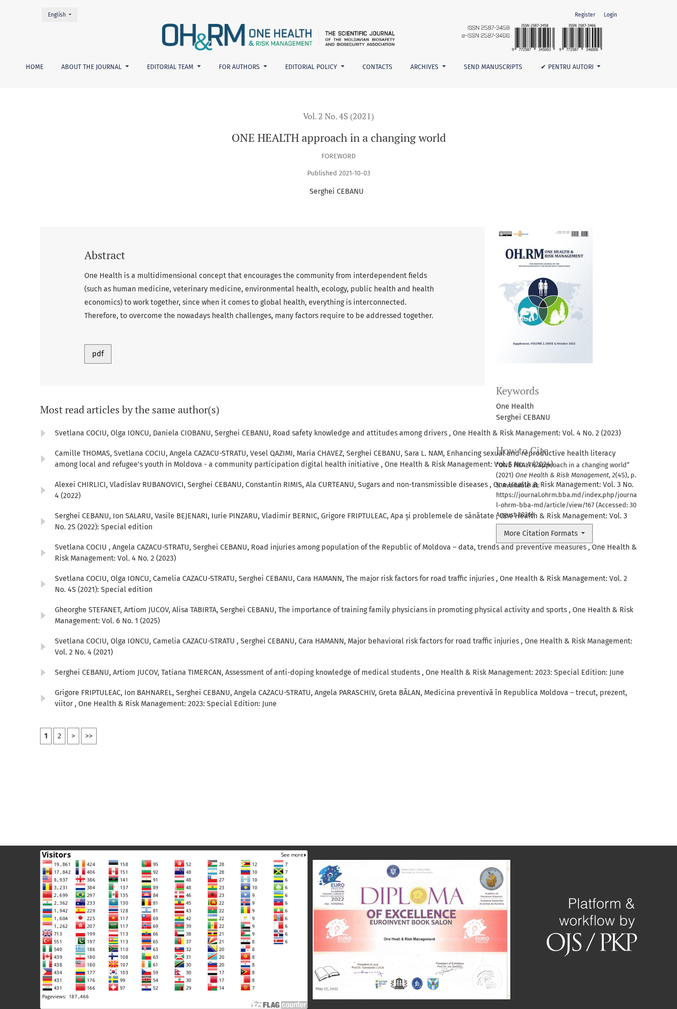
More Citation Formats (541, 533)
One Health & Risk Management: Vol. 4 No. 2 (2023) (537, 433)
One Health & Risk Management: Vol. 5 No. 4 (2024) (469, 464)
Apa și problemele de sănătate (443, 515)
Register (585, 15)
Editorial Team (171, 67)
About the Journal (92, 67)
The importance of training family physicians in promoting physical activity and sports (423, 609)
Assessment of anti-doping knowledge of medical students (323, 672)
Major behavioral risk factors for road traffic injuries (434, 641)
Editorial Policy (312, 67)
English (62, 14)
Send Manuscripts (493, 67)
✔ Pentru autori (568, 67)
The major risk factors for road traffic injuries (421, 578)
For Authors (240, 67)
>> (89, 735)
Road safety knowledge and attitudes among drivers (361, 433)
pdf (98, 353)
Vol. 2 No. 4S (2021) (338, 116)
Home (34, 67)
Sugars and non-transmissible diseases (424, 484)
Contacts (377, 67)
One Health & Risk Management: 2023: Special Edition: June (525, 672)
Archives (425, 67)
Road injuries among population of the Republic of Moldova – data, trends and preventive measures (419, 547)
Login (610, 15)
